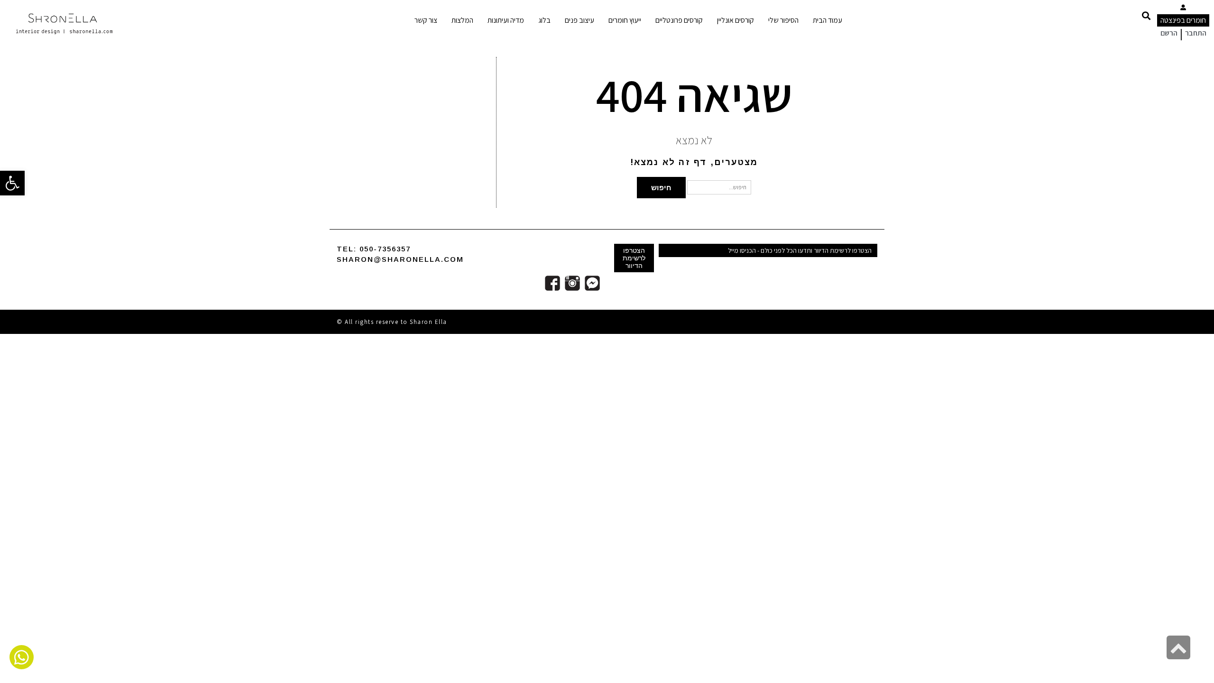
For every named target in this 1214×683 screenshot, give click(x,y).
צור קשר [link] (425, 20)
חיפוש (661, 187)
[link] (12, 183)
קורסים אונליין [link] (735, 20)
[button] (1146, 15)
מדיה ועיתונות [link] (505, 20)
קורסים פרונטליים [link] (679, 20)
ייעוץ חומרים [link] (624, 20)
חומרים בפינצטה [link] (1183, 20)
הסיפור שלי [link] (783, 20)
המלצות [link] (462, 20)
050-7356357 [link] (385, 249)
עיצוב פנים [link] (579, 20)
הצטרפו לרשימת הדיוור (634, 258)
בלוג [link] (544, 20)
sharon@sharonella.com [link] (400, 259)
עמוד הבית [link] (827, 20)
